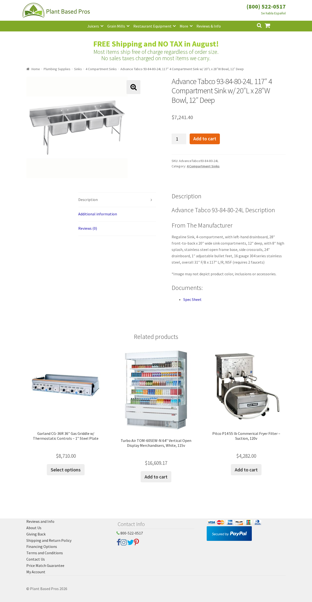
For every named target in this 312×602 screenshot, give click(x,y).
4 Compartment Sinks (101, 69)
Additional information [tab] (97, 213)
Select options (66, 470)
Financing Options (41, 546)
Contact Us (35, 559)
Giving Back (36, 534)
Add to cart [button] (156, 477)
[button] (133, 87)
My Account (35, 571)
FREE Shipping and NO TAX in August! (156, 44)
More (184, 26)
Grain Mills (116, 26)
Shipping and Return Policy (48, 540)
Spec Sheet (192, 299)
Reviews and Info (40, 521)
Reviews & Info (208, 26)
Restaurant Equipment (152, 26)
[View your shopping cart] (271, 25)
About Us (33, 527)
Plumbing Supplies (57, 69)
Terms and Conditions (44, 552)
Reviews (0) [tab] (87, 228)
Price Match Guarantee (45, 565)
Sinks (78, 69)
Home (35, 69)
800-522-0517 (131, 533)
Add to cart (204, 139)
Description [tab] (88, 199)
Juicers (93, 26)
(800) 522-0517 (266, 6)
